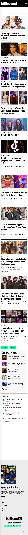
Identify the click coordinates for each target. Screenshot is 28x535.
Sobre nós (3, 500)
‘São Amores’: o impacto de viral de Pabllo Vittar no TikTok (14, 193)
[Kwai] (20, 526)
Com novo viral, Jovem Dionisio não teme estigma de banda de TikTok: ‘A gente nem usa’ (13, 296)
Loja (2, 508)
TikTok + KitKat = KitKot (10, 135)
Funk (2, 221)
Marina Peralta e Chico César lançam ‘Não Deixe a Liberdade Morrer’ (16, 370)
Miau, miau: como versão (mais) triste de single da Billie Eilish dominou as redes (13, 262)
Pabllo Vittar (3, 189)
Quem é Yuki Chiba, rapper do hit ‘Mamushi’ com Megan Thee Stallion (13, 227)
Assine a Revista (4, 505)
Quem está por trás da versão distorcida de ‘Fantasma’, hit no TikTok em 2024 (13, 35)
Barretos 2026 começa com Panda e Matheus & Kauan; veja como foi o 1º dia (16, 384)
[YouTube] (14, 526)
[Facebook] (5, 526)
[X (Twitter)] (11, 526)
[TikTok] (17, 526)
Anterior (4, 347)
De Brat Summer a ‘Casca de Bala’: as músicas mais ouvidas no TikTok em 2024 (13, 111)
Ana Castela (3, 105)
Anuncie (2, 502)
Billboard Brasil (5, 40)
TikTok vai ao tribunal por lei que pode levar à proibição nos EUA (13, 160)
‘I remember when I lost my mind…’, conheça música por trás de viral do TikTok (12, 331)
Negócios (2, 155)
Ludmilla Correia (5, 305)
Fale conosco (4, 511)
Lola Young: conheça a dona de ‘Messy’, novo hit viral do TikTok (14, 61)
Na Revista (3, 132)
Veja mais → (5, 389)
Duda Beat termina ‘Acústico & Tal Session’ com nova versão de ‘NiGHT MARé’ (16, 364)
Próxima (13, 347)
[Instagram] (8, 526)
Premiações (3, 81)
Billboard (4, 170)
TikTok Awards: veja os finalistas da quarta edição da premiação (14, 85)
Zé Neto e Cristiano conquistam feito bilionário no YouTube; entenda (15, 377)
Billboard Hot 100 (4, 31)
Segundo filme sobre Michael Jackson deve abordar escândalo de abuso (16, 357)
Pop (1, 57)
